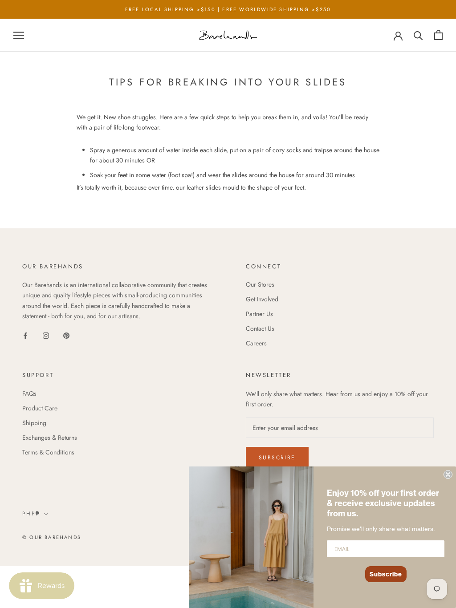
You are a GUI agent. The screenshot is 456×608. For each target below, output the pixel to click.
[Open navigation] (18, 35)
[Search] (418, 35)
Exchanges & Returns (49, 437)
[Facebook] (25, 335)
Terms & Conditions (48, 452)
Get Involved (262, 299)
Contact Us (260, 328)
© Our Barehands (51, 537)
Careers (256, 343)
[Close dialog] (448, 474)
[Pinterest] (66, 335)
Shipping (34, 422)
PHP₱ (31, 514)
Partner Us (259, 313)
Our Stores (260, 284)
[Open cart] (438, 35)
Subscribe (277, 458)
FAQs (29, 393)
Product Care (39, 408)
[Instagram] (46, 335)
